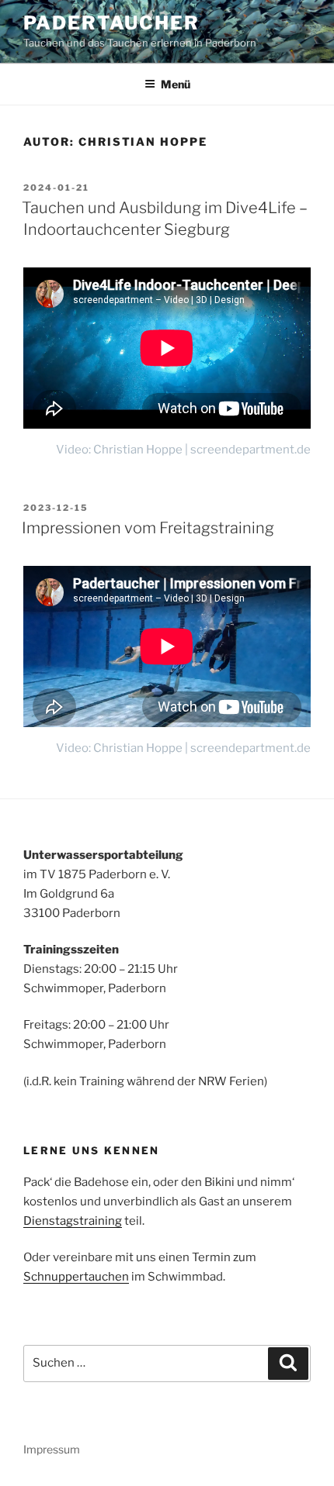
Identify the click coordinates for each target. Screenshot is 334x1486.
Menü (175, 84)
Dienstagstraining (72, 1221)
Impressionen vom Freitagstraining (148, 528)
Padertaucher (111, 23)
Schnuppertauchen (76, 1277)
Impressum (51, 1449)
